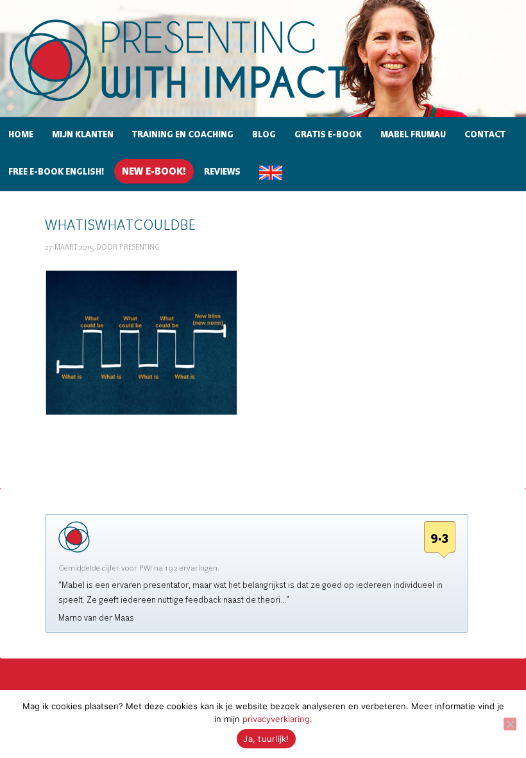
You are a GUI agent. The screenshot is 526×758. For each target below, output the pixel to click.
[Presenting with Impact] (201, 103)
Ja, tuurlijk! (266, 739)
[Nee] (510, 724)
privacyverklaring (276, 719)
